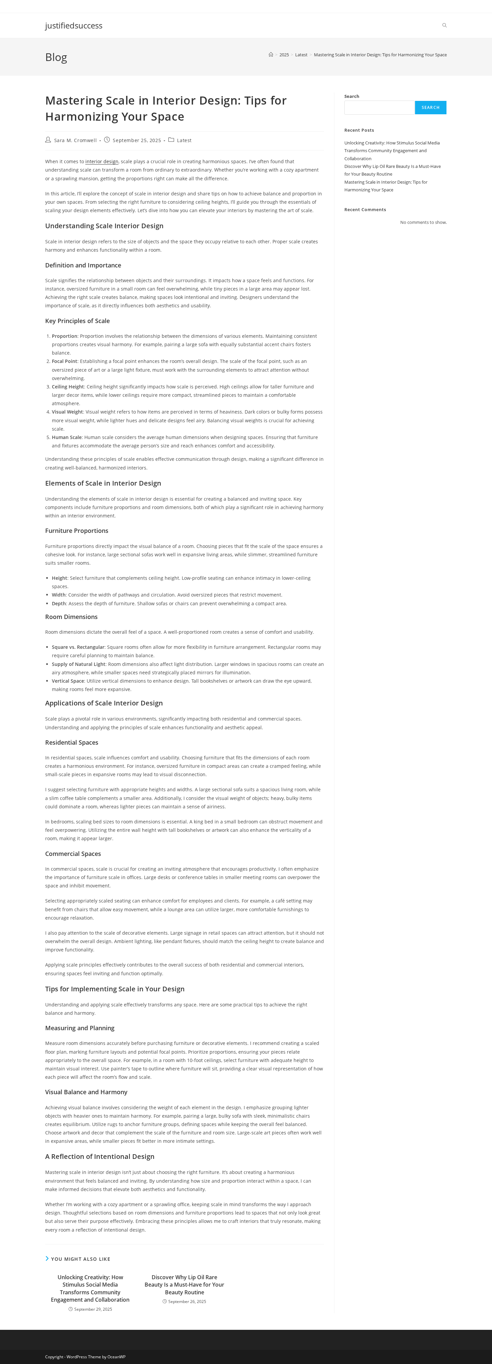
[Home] (271, 55)
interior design (101, 161)
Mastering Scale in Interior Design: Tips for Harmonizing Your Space (380, 55)
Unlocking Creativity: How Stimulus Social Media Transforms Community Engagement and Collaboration (90, 1288)
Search (351, 96)
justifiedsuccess (73, 25)
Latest (184, 140)
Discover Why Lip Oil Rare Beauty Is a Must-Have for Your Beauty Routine (184, 1285)
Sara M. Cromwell (75, 140)
